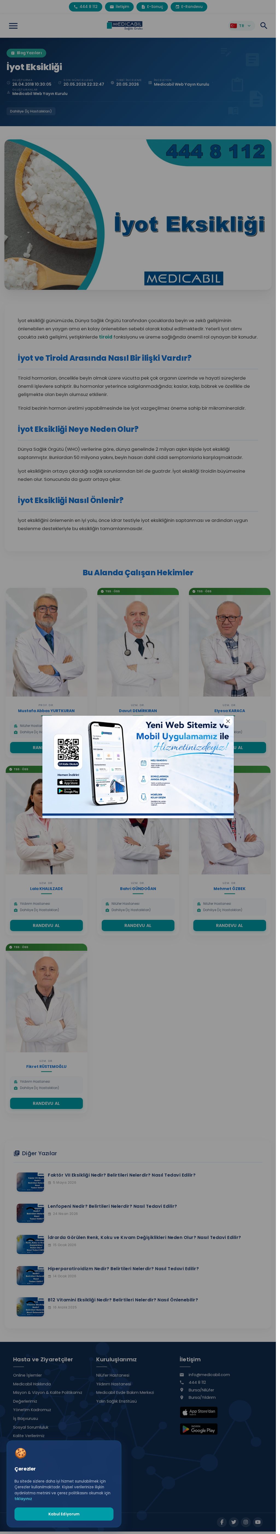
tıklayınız (23, 1498)
